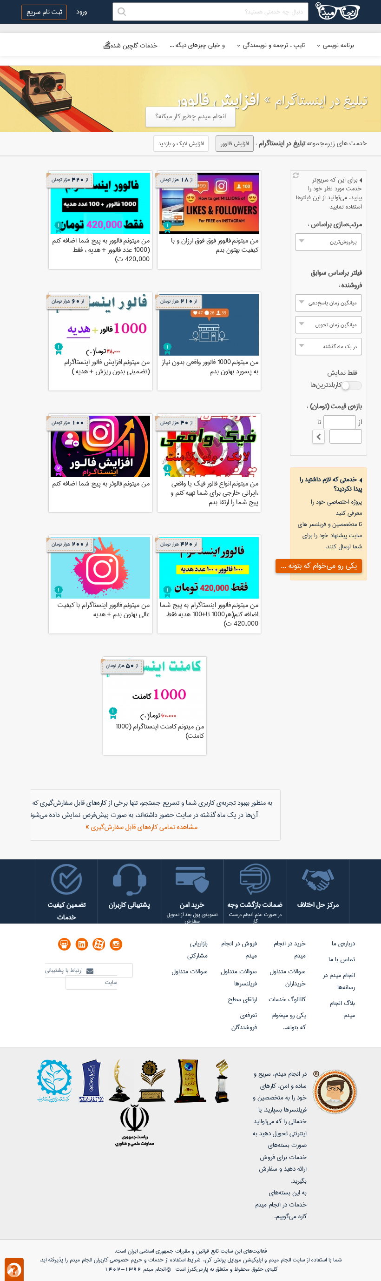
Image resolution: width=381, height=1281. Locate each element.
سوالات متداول (189, 971)
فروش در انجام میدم (239, 949)
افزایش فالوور (235, 143)
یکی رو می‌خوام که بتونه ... (319, 566)
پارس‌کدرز (197, 1269)
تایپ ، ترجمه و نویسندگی (274, 45)
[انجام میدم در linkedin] (81, 944)
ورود (81, 12)
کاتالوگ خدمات (287, 999)
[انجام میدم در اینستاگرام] (116, 944)
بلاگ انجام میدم (342, 1009)
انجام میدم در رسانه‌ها (339, 981)
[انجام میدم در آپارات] (98, 944)
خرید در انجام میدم (290, 949)
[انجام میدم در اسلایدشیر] (64, 944)
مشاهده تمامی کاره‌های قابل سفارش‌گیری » (141, 827)
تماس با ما (341, 959)
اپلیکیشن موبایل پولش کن (234, 1259)
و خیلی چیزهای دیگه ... (197, 45)
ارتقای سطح (242, 999)
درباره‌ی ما (343, 943)
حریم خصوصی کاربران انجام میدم (105, 1259)
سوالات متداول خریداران (287, 977)
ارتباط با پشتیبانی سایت (81, 976)
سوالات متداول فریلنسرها (239, 977)
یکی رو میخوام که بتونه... (288, 1021)
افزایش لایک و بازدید (181, 143)
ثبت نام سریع (44, 12)
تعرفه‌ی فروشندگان (244, 1021)
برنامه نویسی (338, 45)
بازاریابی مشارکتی (197, 949)
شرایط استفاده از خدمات (174, 1259)
